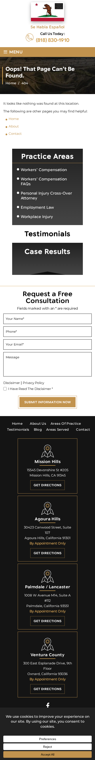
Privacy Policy (33, 383)
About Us (38, 423)
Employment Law (37, 207)
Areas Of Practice (66, 423)
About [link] (14, 126)
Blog (38, 429)
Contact (83, 429)
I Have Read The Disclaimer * (30, 388)
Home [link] (14, 119)
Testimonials (18, 429)
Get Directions (47, 485)
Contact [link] (15, 133)
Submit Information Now (47, 402)
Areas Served (57, 429)
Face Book (47, 705)
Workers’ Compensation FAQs (44, 181)
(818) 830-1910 (52, 40)
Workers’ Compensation (44, 170)
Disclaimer (11, 382)
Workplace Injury (37, 216)
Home (17, 423)
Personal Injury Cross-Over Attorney (46, 196)
